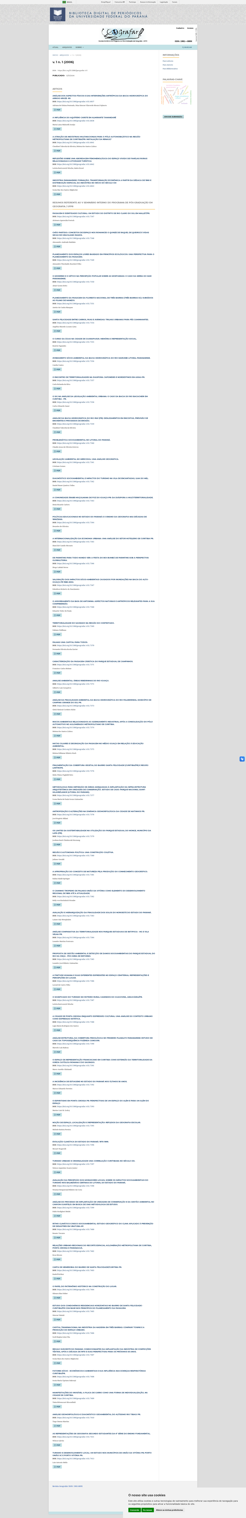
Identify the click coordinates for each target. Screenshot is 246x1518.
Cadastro (180, 28)
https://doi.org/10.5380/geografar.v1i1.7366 (75, 563)
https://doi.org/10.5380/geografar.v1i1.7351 (75, 303)
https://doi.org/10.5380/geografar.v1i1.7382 (75, 896)
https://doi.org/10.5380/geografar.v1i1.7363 (75, 500)
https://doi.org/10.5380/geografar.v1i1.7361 (75, 462)
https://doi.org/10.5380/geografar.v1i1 (73, 70)
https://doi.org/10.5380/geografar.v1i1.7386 (75, 981)
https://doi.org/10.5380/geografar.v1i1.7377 (75, 795)
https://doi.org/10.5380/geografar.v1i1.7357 (75, 380)
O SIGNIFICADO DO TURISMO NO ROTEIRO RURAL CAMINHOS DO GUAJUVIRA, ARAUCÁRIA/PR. (97, 997)
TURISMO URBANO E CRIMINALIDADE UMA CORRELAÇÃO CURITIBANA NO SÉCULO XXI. (94, 1161)
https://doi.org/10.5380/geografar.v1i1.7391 (75, 1065)
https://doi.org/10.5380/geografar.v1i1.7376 (75, 771)
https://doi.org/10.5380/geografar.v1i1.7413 (75, 1458)
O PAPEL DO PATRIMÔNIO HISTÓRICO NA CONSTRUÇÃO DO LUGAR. (85, 1286)
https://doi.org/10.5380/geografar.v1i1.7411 (75, 1437)
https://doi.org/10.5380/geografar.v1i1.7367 (75, 585)
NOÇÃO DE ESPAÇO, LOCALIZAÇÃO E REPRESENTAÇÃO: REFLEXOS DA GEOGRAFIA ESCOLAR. (97, 1122)
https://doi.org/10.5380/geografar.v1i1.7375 (75, 749)
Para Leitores (168, 61)
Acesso (190, 28)
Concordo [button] (134, 1510)
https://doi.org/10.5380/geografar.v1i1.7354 (75, 322)
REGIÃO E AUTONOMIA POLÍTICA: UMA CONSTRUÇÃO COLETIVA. (83, 852)
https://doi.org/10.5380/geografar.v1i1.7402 (75, 1251)
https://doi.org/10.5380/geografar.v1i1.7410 (75, 1417)
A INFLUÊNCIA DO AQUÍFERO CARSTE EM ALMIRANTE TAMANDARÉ (84, 117)
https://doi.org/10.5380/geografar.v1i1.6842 (75, 164)
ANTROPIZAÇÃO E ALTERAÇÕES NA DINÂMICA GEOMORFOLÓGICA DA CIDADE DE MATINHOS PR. (99, 811)
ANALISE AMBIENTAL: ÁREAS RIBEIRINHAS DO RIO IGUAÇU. (81, 680)
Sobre (79, 47)
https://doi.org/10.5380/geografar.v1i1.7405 (75, 1311)
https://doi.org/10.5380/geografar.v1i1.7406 (75, 1333)
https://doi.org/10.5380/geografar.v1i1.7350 (75, 282)
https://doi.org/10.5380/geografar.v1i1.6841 (75, 142)
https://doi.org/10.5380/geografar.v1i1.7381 (75, 874)
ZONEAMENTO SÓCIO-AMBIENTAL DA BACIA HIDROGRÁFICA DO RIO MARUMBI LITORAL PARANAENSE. (101, 358)
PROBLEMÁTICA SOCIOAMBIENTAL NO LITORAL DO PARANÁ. (81, 440)
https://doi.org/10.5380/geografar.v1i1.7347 (75, 216)
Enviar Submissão (173, 117)
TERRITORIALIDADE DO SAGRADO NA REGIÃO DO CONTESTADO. (83, 623)
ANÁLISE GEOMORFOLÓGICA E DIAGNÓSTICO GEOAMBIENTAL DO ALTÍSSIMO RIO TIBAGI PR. (97, 1414)
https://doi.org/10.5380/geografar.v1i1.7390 (75, 1043)
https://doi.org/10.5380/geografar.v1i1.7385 (75, 959)
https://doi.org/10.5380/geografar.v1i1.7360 (75, 443)
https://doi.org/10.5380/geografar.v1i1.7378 (75, 814)
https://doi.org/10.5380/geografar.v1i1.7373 (75, 705)
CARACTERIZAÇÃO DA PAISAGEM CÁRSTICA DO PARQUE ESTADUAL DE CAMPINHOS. (93, 661)
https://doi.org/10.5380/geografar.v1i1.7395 (75, 1125)
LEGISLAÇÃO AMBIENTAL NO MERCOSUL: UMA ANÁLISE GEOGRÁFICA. (86, 459)
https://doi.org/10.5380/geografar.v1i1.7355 (75, 342)
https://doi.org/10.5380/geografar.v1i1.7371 (75, 664)
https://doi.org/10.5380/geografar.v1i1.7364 (75, 522)
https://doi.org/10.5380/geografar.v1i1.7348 (75, 238)
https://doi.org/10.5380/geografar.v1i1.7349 (75, 260)
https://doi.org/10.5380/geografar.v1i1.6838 (75, 120)
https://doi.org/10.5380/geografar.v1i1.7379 (75, 836)
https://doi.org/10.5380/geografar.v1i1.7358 (75, 402)
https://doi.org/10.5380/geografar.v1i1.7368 (75, 607)
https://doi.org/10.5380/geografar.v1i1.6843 (75, 186)
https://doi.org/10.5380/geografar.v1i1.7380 (75, 855)
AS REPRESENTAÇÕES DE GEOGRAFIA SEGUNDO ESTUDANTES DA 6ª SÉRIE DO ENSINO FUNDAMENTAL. (102, 1433)
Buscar (188, 47)
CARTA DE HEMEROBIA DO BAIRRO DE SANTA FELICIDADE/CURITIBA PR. (87, 1267)
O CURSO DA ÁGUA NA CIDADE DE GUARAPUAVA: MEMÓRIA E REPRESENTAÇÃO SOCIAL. (95, 339)
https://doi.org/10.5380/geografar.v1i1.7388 (75, 1022)
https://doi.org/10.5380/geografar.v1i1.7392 (75, 1084)
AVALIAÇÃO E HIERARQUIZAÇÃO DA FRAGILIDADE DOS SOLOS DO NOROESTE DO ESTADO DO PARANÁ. (102, 912)
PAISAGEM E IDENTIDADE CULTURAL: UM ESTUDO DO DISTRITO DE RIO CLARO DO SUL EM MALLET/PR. (101, 213)
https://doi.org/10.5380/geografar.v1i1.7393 (75, 1106)
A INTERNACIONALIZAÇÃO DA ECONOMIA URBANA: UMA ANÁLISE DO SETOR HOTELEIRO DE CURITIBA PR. (103, 538)
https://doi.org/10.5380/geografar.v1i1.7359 (75, 424)
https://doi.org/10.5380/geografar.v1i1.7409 (75, 1398)
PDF (58, 110)
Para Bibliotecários (170, 68)
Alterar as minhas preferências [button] (169, 1510)
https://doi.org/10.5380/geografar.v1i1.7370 (75, 645)
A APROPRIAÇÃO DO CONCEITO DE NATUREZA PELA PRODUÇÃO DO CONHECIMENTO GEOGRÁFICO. (100, 871)
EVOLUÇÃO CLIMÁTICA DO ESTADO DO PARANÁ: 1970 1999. (81, 1142)
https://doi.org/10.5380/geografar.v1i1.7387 (75, 1000)
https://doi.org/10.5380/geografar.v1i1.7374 (75, 727)
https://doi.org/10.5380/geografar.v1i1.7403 (75, 1270)
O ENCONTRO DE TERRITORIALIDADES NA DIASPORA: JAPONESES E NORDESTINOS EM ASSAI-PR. (99, 377)
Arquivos (67, 47)
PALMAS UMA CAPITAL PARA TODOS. (70, 642)
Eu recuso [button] (147, 1510)
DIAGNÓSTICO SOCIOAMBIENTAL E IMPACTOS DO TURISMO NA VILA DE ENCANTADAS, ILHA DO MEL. (100, 478)
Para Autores (168, 65)
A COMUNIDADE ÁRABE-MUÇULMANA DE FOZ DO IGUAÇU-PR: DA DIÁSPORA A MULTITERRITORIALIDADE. (103, 497)
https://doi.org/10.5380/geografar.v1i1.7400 (75, 1229)
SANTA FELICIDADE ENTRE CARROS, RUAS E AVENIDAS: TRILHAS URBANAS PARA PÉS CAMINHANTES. (101, 319)
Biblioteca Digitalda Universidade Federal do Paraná (108, 14)
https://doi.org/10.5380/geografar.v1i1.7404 (75, 1289)
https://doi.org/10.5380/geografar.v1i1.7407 (75, 1355)
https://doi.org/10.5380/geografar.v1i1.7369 (75, 626)
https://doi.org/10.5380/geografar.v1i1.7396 (75, 1145)
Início (55, 55)
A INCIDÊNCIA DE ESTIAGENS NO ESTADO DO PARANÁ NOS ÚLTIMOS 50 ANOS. (90, 1081)
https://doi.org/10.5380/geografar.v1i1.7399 (75, 1207)
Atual (55, 47)
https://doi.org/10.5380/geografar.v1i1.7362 (75, 481)
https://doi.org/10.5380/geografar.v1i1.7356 (75, 361)
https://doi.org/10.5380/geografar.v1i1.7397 (75, 1164)
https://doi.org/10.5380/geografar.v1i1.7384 (75, 937)
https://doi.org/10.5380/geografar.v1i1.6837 (75, 101)
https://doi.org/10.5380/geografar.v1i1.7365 (75, 541)
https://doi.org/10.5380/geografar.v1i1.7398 (75, 1186)
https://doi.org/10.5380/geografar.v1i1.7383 (75, 915)
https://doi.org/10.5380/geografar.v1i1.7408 (75, 1376)
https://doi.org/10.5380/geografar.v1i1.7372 (75, 684)
